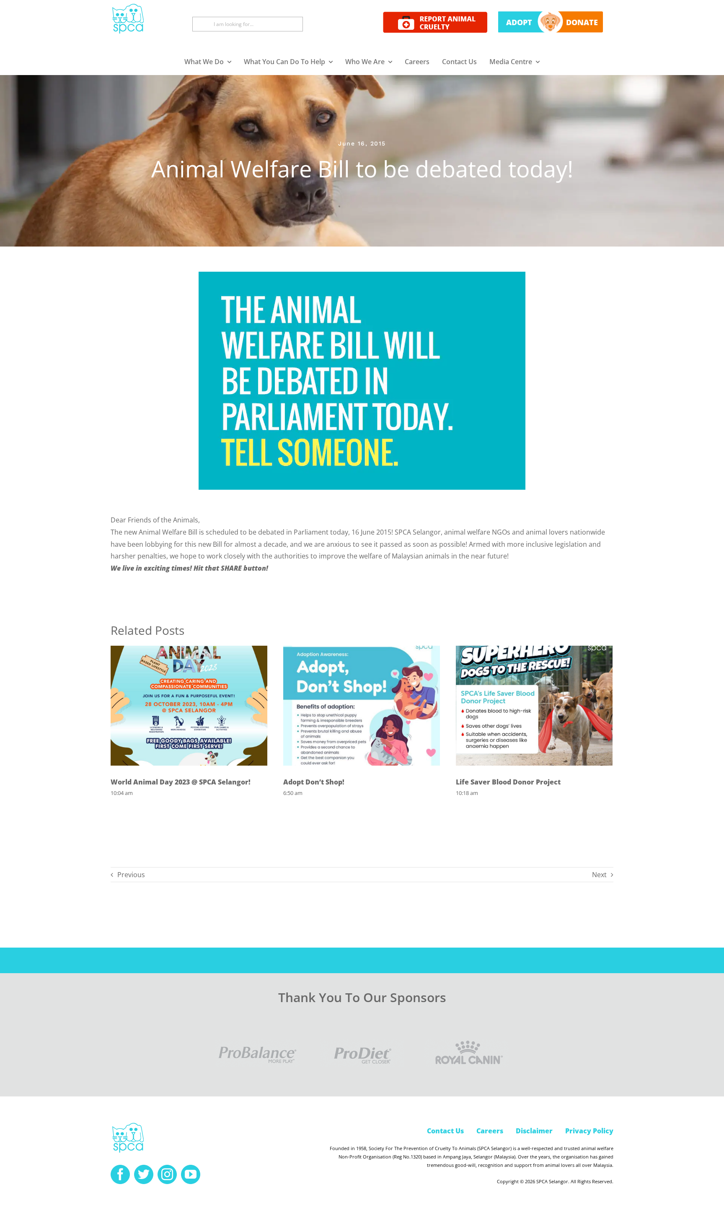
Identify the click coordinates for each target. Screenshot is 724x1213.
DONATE (582, 22)
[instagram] (167, 1174)
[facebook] (120, 1174)
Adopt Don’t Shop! (313, 782)
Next (599, 874)
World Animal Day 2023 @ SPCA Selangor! (181, 782)
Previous (131, 874)
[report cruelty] (435, 15)
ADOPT (519, 22)
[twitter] (143, 1174)
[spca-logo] (128, 1125)
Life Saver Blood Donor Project (508, 782)
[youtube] (190, 1174)
